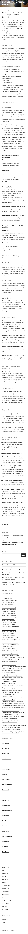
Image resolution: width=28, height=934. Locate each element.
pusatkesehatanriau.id (8, 619)
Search (4, 552)
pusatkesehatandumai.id (8, 641)
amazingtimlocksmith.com (9, 694)
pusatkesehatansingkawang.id (10, 653)
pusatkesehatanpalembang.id (10, 642)
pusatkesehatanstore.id (8, 602)
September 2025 (6, 900)
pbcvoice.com (15, 692)
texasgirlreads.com (7, 677)
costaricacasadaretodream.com (10, 720)
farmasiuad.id (20, 657)
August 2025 (5, 903)
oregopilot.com (13, 718)
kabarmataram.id (19, 703)
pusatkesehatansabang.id (9, 630)
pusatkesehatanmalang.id (9, 648)
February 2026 (6, 885)
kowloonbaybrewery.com (8, 716)
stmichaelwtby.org (7, 731)
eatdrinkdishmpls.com (8, 676)
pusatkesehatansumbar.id (9, 613)
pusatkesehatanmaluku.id (9, 624)
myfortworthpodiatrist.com (9, 722)
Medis (6, 524)
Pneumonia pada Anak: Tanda (10, 565)
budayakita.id (5, 661)
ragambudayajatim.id (16, 659)
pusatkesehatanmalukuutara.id (10, 626)
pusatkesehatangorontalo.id (9, 628)
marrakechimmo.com (8, 696)
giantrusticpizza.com (14, 727)
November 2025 (6, 894)
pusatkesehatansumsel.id (9, 615)
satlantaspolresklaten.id (8, 672)
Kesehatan (5, 919)
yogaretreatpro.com (7, 723)
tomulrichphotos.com (18, 712)
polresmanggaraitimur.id (8, 698)
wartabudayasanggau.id (15, 668)
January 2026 (5, 888)
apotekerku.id (5, 657)
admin (16, 10)
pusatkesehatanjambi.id (8, 620)
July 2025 (4, 907)
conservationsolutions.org (9, 707)
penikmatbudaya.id (7, 663)
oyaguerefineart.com (16, 690)
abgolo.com (5, 718)
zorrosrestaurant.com (8, 679)
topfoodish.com (17, 709)
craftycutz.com (18, 676)
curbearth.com (20, 707)
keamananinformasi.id (18, 731)
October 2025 (6, 897)
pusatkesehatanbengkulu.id (9, 622)
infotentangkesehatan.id (8, 699)
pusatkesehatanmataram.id (9, 650)
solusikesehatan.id (7, 598)
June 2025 (5, 910)
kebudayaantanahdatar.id (19, 666)
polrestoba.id (18, 698)
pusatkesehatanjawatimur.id (9, 609)
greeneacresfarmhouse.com (9, 687)
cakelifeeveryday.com (8, 705)
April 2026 (5, 879)
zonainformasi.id (6, 733)
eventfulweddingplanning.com (10, 714)
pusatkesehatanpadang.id (9, 635)
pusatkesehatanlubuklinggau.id (10, 644)
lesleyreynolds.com (7, 712)
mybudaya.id (5, 668)
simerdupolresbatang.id (15, 670)
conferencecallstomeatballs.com (11, 729)
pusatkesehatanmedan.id (9, 631)
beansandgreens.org (19, 705)
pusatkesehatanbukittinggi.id (10, 637)
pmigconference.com (13, 711)
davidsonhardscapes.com (9, 681)
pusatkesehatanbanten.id (9, 607)
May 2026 (5, 876)
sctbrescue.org (22, 725)
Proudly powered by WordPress (9, 930)
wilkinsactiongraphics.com (9, 683)
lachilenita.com (20, 716)
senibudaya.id (13, 661)
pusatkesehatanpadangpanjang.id (11, 639)
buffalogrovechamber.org (9, 674)
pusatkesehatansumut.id (8, 611)
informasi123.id (15, 733)
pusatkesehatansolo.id (8, 646)
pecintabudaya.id (6, 659)
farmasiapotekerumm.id (8, 703)
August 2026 (5, 867)
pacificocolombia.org (7, 709)
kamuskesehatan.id (19, 701)
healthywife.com (6, 692)
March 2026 (5, 882)
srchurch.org (5, 727)
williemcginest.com (18, 677)
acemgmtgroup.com (17, 685)
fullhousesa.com (6, 690)
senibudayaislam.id (7, 666)
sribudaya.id (5, 670)
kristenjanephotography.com (9, 725)
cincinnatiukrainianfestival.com (10, 688)
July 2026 (4, 870)
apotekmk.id (13, 657)
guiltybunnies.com (7, 685)
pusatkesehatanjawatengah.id (10, 617)
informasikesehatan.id (8, 701)
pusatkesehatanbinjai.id (8, 633)
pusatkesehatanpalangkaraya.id (10, 655)
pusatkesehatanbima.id (8, 652)
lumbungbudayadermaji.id (9, 665)
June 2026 (5, 873)
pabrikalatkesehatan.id (8, 604)
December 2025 (6, 891)
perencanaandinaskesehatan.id (10, 606)
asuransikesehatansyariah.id (9, 600)
